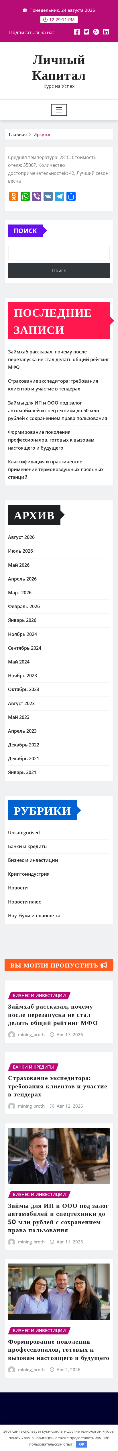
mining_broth (31, 1034)
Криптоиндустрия (29, 874)
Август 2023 (21, 703)
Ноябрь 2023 (22, 675)
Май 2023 (19, 717)
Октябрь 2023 (23, 689)
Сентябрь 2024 (24, 648)
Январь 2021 (22, 772)
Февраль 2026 (24, 606)
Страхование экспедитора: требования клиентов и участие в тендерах (57, 1085)
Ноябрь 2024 (22, 634)
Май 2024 (19, 662)
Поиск (25, 230)
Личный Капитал (59, 67)
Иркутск (42, 134)
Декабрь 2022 (23, 745)
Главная (18, 134)
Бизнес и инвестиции (33, 860)
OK (81, 1444)
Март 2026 (20, 592)
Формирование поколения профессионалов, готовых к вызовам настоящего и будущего (51, 440)
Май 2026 (19, 565)
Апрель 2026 (22, 579)
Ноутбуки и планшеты (34, 915)
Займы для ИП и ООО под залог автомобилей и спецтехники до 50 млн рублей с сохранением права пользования (57, 410)
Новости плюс (24, 902)
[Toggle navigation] (59, 110)
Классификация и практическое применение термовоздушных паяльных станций (56, 469)
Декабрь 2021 (23, 758)
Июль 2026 (20, 551)
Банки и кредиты (28, 846)
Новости (18, 888)
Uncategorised (24, 832)
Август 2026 (21, 537)
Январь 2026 (22, 620)
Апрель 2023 (22, 731)
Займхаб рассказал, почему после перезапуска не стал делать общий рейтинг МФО (58, 359)
